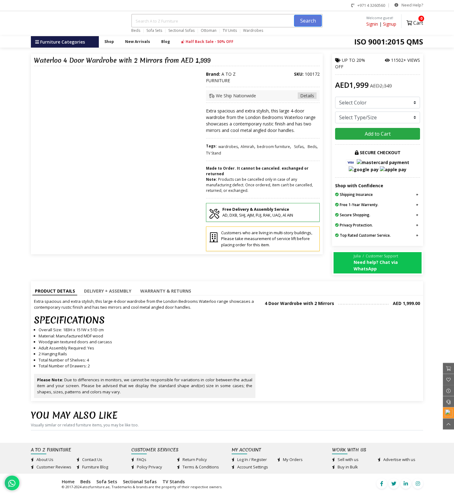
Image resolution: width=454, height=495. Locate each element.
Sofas (299, 146)
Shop (109, 41)
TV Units (230, 30)
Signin (372, 24)
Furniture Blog (94, 467)
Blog (165, 41)
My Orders (292, 459)
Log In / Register (251, 459)
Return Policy (194, 459)
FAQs (141, 459)
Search (308, 20)
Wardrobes (253, 30)
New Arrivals (137, 41)
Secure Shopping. (354, 215)
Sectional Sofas (181, 30)
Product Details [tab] (55, 291)
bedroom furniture (273, 146)
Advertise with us (398, 459)
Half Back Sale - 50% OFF (209, 41)
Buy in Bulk (347, 467)
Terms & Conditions (200, 467)
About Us (44, 459)
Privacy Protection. (356, 225)
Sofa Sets (154, 30)
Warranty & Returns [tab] (165, 291)
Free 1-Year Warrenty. (358, 204)
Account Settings (252, 467)
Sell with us (348, 459)
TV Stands (173, 481)
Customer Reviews (53, 467)
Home (68, 481)
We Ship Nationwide (264, 96)
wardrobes (228, 146)
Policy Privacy (149, 467)
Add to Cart (378, 133)
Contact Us (91, 459)
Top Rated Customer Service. (365, 235)
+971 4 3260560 (370, 5)
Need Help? (412, 5)
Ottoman (208, 30)
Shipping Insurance (356, 194)
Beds (135, 30)
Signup (389, 24)
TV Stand (213, 153)
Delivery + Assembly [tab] (107, 291)
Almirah (247, 146)
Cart (417, 22)
